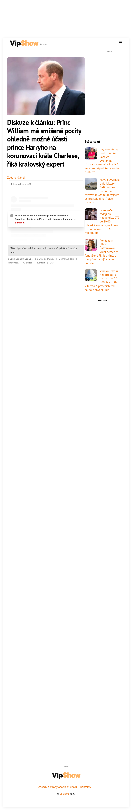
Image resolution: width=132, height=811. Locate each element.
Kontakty (85, 786)
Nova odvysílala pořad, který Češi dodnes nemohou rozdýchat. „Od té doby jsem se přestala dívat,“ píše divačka (102, 191)
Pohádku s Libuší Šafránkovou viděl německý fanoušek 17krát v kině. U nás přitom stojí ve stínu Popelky (101, 252)
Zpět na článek (16, 177)
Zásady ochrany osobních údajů (57, 786)
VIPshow (64, 794)
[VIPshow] (24, 45)
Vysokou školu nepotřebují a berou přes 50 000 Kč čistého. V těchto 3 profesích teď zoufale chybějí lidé (102, 280)
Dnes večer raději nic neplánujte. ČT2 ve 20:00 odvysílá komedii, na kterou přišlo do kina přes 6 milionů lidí (102, 221)
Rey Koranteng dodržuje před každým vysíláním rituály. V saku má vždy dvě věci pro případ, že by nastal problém (102, 160)
